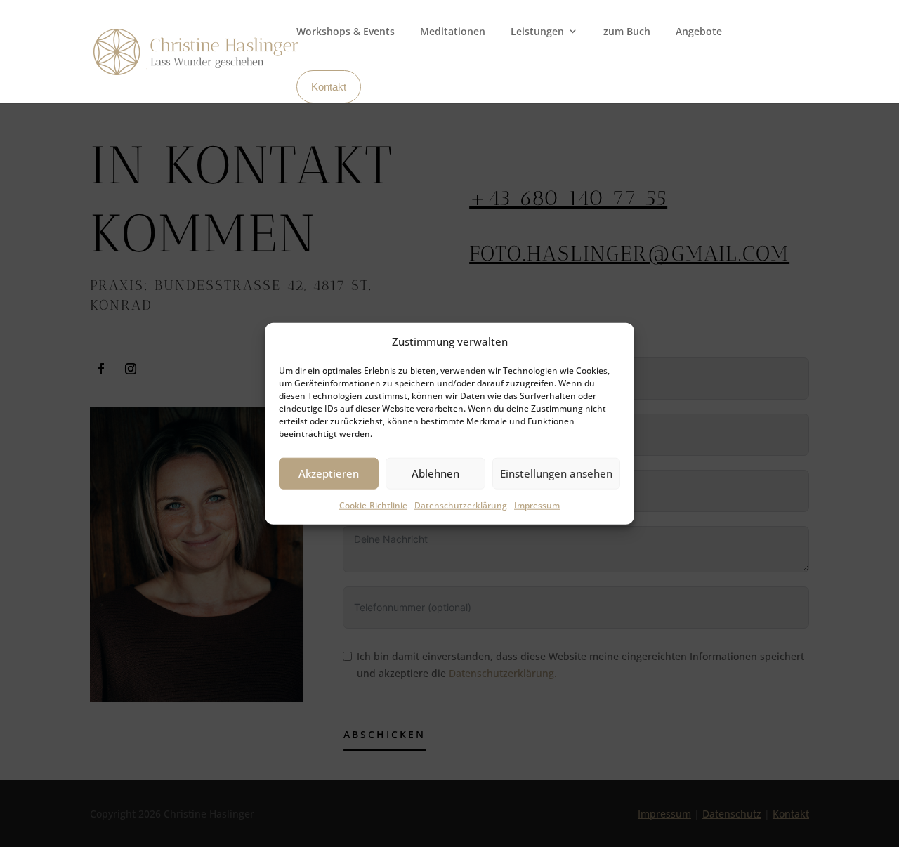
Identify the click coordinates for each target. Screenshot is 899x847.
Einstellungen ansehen (556, 473)
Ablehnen (435, 473)
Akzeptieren (328, 473)
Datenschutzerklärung (460, 505)
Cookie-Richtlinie (373, 505)
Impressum (537, 505)
